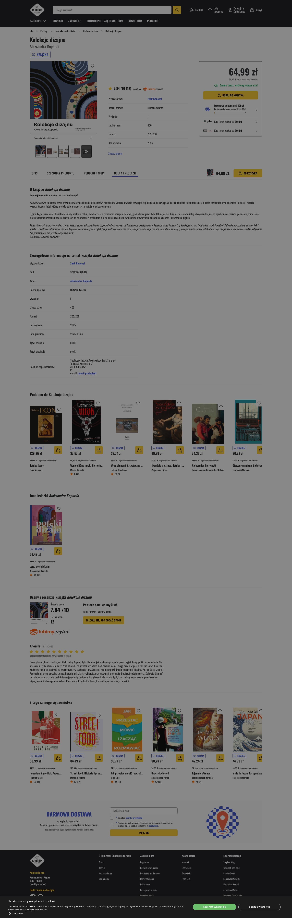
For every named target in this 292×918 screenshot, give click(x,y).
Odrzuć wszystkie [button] (259, 907)
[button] (97, 913)
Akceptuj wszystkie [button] (214, 907)
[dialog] (146, 907)
